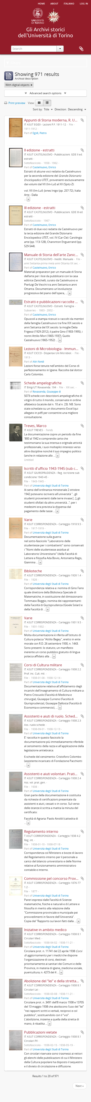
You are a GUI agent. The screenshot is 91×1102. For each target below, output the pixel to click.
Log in (84, 3)
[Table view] (47, 103)
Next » (80, 1086)
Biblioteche (33, 571)
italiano (69, 3)
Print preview (16, 103)
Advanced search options (45, 93)
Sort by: (38, 109)
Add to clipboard (82, 120)
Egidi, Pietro (40, 133)
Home (41, 3)
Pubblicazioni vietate (40, 1032)
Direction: (61, 109)
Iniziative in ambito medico (45, 929)
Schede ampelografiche (43, 383)
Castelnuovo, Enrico (44, 167)
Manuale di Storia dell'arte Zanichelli (53, 254)
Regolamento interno (41, 831)
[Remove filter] (31, 85)
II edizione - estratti (39, 150)
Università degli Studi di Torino (51, 485)
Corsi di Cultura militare (43, 665)
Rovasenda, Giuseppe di (47, 391)
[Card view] (39, 103)
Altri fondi (38, 361)
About (54, 3)
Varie (28, 519)
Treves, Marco (35, 425)
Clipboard (81, 49)
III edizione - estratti (39, 207)
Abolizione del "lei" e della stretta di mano (57, 981)
